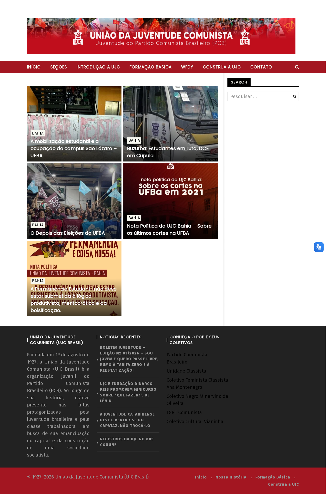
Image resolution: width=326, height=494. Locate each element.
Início (34, 67)
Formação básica (151, 67)
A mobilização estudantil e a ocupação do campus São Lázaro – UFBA (74, 148)
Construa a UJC (222, 67)
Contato (261, 67)
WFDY (187, 67)
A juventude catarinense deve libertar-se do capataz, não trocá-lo (127, 420)
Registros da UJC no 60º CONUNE (127, 442)
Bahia (38, 133)
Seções (58, 67)
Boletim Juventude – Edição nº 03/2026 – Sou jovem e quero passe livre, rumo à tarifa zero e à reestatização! (129, 359)
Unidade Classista (186, 371)
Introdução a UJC (98, 67)
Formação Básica (272, 477)
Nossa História (231, 477)
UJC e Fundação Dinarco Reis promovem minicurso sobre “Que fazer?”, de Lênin (128, 392)
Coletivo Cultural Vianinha (195, 421)
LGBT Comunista (184, 412)
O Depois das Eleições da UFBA (68, 233)
